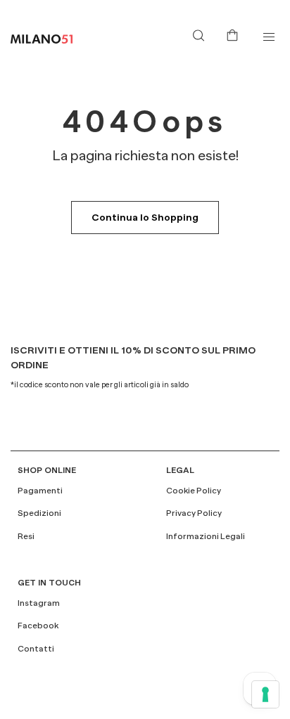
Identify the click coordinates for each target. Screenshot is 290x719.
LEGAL (180, 470)
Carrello (235, 33)
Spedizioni (39, 513)
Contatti (36, 649)
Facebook (38, 625)
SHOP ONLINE (47, 470)
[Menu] (268, 37)
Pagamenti (40, 490)
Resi (26, 536)
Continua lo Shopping (145, 217)
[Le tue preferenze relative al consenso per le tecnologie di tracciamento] (265, 694)
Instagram (39, 603)
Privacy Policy (194, 513)
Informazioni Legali (205, 536)
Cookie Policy (193, 490)
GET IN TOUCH (49, 583)
